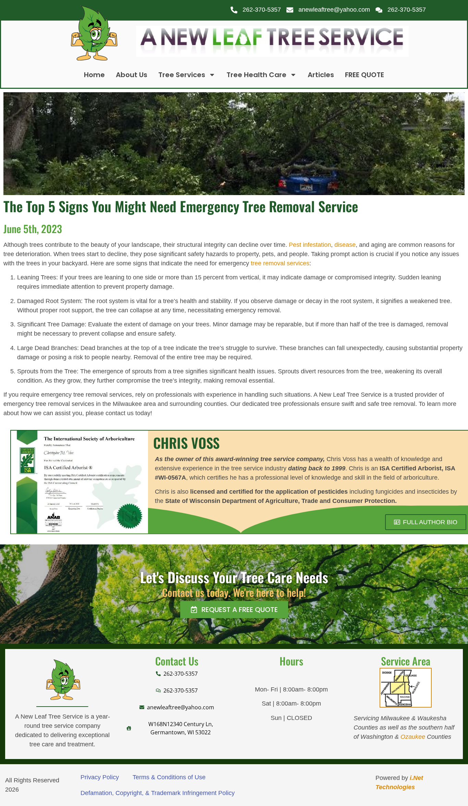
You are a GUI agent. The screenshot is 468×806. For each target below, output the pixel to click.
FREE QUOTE (364, 75)
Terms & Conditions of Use (169, 777)
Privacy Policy (100, 777)
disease (345, 244)
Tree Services (181, 75)
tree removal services (280, 263)
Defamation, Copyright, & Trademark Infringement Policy (158, 793)
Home (94, 75)
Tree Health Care (256, 75)
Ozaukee (413, 736)
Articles (321, 75)
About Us (131, 75)
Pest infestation (310, 244)
